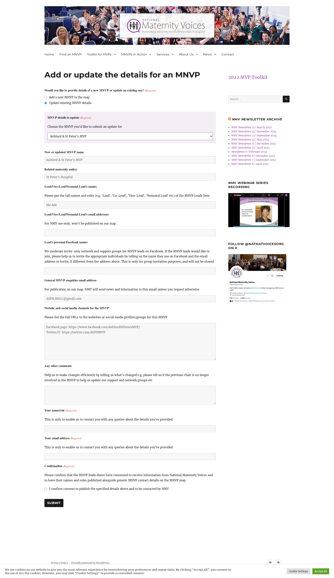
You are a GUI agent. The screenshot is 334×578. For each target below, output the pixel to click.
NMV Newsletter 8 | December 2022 (253, 155)
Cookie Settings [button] (298, 571)
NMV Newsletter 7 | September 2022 (253, 160)
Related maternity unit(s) (60, 169)
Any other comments (58, 365)
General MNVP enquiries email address (70, 280)
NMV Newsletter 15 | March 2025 (251, 127)
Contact (228, 54)
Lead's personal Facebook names (66, 242)
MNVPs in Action (134, 54)
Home (49, 54)
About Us (186, 54)
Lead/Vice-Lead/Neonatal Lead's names (70, 186)
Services (163, 54)
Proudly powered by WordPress (90, 563)
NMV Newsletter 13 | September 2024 (254, 135)
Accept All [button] (321, 571)
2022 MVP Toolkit (248, 77)
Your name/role (60, 410)
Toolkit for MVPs (99, 54)
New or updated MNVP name (64, 152)
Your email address (62, 438)
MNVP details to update (69, 117)
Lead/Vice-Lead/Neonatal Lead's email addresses (76, 214)
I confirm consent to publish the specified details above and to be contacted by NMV (109, 489)
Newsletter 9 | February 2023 (249, 151)
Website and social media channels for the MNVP (76, 308)
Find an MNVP (71, 54)
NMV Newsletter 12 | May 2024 (250, 139)
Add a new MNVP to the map (69, 97)
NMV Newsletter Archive (257, 119)
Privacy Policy (59, 563)
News (207, 54)
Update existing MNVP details (70, 103)
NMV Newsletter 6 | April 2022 (250, 164)
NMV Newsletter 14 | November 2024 (253, 131)
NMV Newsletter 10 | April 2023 (250, 147)
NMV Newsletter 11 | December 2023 (253, 143)
